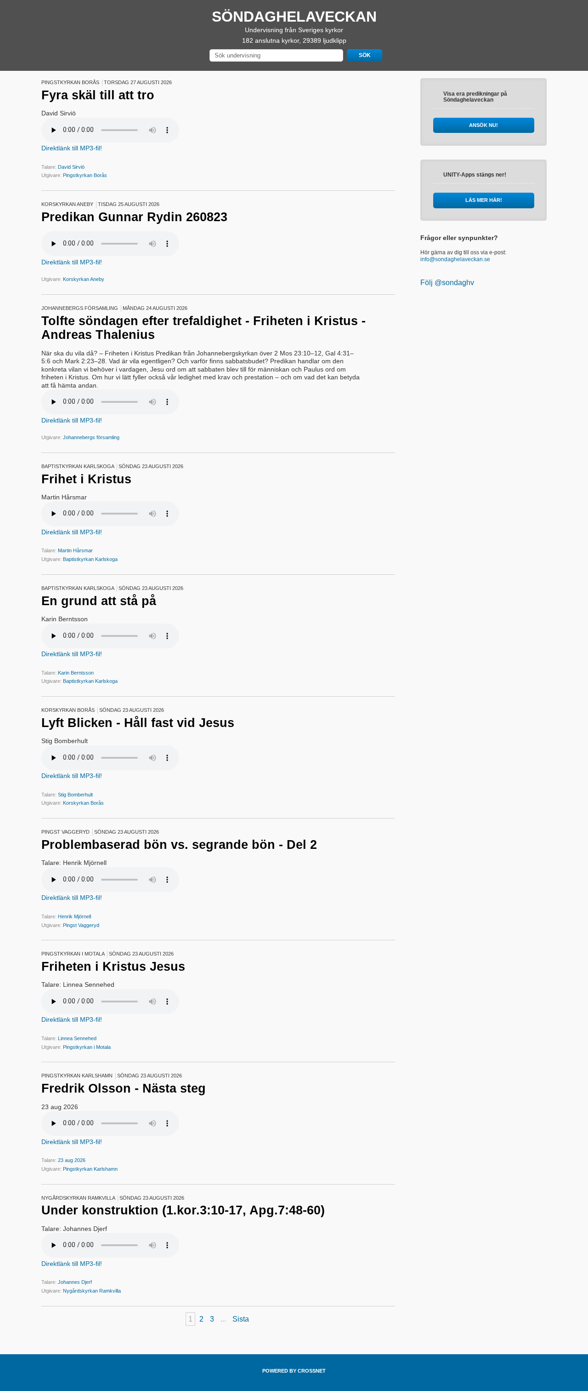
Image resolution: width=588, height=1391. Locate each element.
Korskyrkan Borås (83, 803)
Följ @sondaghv (447, 282)
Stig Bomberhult (75, 794)
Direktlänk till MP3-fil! (71, 148)
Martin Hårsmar (75, 550)
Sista (240, 1319)
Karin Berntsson (76, 672)
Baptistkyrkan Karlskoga (90, 559)
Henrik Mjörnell (74, 916)
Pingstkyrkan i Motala (87, 1047)
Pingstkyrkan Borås (85, 175)
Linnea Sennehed (77, 1038)
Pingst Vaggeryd (81, 925)
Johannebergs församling (91, 437)
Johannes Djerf (75, 1282)
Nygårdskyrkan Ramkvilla (92, 1291)
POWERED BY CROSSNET (294, 1371)
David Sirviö (71, 167)
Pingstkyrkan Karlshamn (90, 1169)
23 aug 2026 (71, 1160)
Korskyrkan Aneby (83, 279)
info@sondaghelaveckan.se (455, 259)
